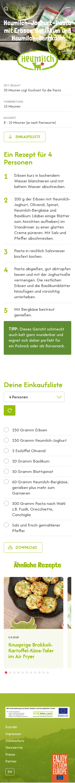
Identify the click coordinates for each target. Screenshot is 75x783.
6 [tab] (27, 672)
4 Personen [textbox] (18, 397)
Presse (10, 754)
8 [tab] (35, 672)
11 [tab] (47, 672)
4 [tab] (18, 672)
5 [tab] (22, 672)
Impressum (13, 734)
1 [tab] (6, 672)
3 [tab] (14, 672)
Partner (10, 761)
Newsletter (14, 747)
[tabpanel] (33, 622)
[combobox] (34, 397)
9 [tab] (39, 672)
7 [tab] (31, 672)
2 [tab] (10, 672)
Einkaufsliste (28, 137)
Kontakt (11, 727)
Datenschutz (14, 740)
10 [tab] (43, 672)
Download (26, 547)
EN (10, 771)
